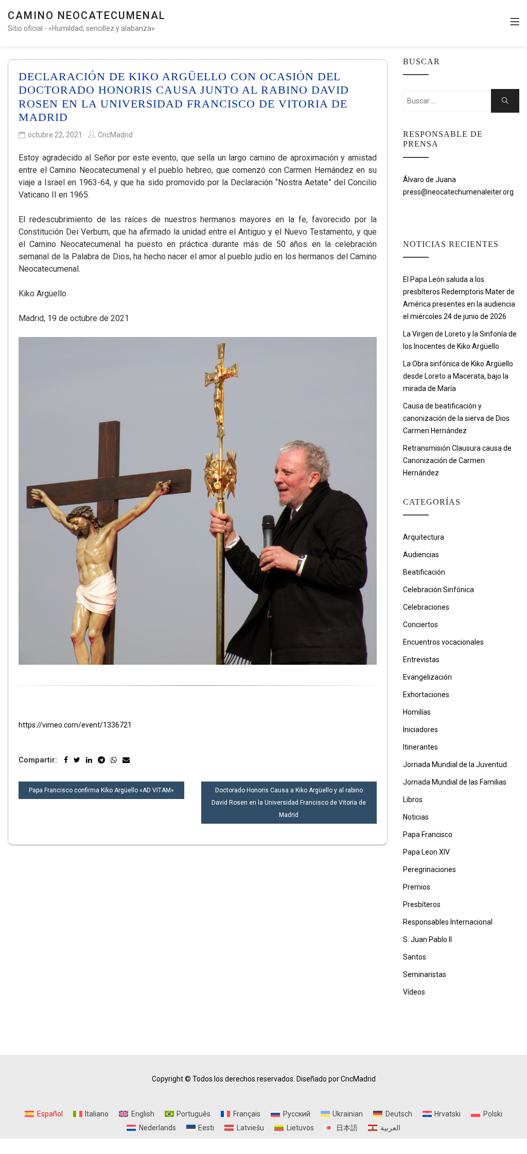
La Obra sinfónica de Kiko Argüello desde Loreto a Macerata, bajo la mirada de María (458, 376)
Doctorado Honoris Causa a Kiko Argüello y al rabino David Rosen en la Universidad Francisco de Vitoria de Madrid (289, 803)
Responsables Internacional (448, 922)
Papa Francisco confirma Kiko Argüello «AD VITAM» (101, 790)
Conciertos (420, 624)
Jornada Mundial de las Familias (454, 782)
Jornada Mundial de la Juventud (455, 764)
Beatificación (424, 572)
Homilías (417, 712)
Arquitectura (423, 537)
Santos (414, 957)
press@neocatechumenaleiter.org (458, 192)
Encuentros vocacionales (443, 642)
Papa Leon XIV (426, 852)
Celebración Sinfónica (438, 589)
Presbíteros (422, 904)
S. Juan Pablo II (427, 939)
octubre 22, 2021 (55, 135)
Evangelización (427, 677)
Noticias (416, 817)
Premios (416, 887)
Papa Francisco (427, 834)
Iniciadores (420, 729)
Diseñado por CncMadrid (336, 1079)
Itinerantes (420, 747)
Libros (413, 799)
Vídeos (414, 992)
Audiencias (421, 555)
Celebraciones (426, 607)
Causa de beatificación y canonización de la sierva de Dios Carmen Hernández (456, 418)
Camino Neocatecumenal (87, 15)
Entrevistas (421, 659)
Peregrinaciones (429, 869)
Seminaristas (424, 974)
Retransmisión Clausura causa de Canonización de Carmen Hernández (457, 460)
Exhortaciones (426, 694)
